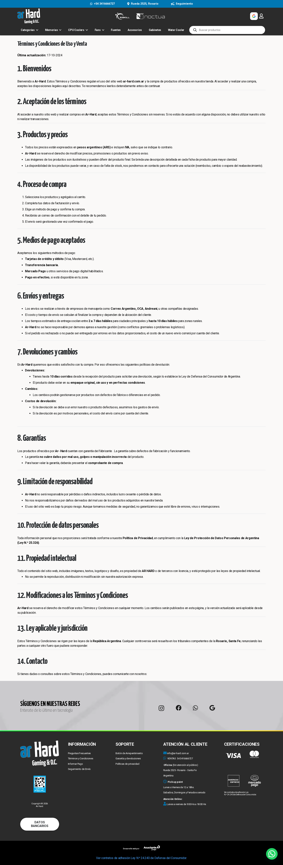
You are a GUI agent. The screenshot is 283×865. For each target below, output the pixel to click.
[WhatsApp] (195, 708)
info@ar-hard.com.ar (178, 753)
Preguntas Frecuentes (79, 753)
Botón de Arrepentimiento (129, 753)
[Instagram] (161, 708)
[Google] (212, 708)
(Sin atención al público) (181, 765)
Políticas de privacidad (127, 763)
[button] (272, 854)
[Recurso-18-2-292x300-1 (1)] (243, 769)
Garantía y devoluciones (128, 758)
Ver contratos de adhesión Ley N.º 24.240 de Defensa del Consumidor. (240, 793)
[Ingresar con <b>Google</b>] (254, 16)
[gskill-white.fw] (122, 16)
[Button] (261, 16)
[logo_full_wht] (28, 16)
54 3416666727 (185, 758)
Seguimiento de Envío (79, 769)
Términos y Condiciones (80, 758)
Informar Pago (75, 763)
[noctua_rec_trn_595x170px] (150, 16)
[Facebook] (179, 708)
